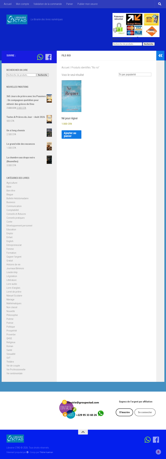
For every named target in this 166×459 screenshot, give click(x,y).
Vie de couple (13, 365)
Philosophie (12, 315)
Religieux (10, 342)
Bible (8, 186)
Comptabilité (12, 210)
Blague (9, 194)
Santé (9, 350)
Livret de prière (13, 291)
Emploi (9, 233)
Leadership (12, 272)
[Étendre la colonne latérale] (160, 55)
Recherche (148, 44)
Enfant (9, 237)
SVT (8, 357)
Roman (9, 346)
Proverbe (11, 334)
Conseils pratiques (15, 217)
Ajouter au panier (70, 134)
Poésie (9, 322)
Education (11, 229)
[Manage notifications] (158, 451)
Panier (69, 4)
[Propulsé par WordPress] (27, 452)
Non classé (11, 307)
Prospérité (11, 330)
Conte (9, 221)
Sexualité (10, 354)
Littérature (11, 280)
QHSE (9, 338)
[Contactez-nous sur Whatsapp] (40, 56)
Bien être (10, 190)
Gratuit (9, 260)
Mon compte (22, 4)
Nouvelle (10, 311)
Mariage (10, 299)
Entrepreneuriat (14, 245)
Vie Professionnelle (15, 369)
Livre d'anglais (13, 287)
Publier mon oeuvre (87, 4)
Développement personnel (19, 225)
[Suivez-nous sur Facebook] (48, 56)
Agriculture (11, 182)
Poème (9, 319)
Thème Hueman (46, 452)
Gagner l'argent (13, 256)
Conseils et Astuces (16, 213)
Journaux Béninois (15, 268)
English (9, 241)
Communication (14, 206)
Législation (11, 276)
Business (10, 202)
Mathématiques (13, 303)
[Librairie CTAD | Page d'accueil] (16, 19)
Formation (11, 252)
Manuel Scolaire (14, 295)
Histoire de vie (13, 264)
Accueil (8, 4)
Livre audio (11, 283)
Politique (10, 326)
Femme (10, 248)
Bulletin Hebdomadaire (17, 198)
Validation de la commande (48, 4)
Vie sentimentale (14, 373)
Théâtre (10, 361)
